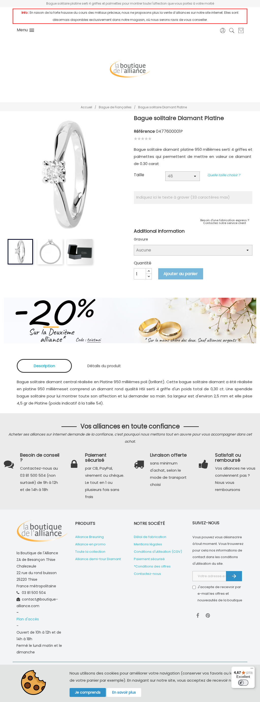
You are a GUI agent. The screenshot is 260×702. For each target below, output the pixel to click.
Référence (144, 131)
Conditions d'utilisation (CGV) (158, 551)
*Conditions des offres (152, 566)
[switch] (243, 683)
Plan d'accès (28, 619)
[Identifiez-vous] (223, 32)
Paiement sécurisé (149, 559)
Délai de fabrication (150, 536)
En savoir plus (124, 692)
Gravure (141, 239)
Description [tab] (44, 365)
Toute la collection (90, 551)
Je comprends (88, 692)
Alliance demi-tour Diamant (98, 559)
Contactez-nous (147, 573)
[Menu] (252, 669)
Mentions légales (148, 544)
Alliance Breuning (89, 536)
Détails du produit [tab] (104, 365)
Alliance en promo (90, 544)
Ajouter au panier (181, 274)
